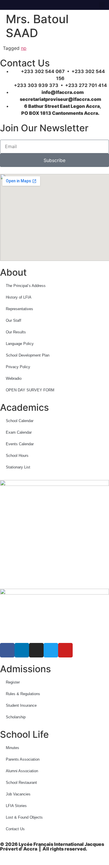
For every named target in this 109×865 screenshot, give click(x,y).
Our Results (16, 332)
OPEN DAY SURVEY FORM (30, 390)
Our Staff (13, 320)
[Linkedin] (14, 4)
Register (13, 682)
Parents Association (23, 759)
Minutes (12, 748)
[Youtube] (40, 4)
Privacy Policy (18, 367)
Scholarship (16, 717)
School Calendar (19, 421)
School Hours (17, 455)
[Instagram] (23, 4)
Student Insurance (21, 705)
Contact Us (15, 829)
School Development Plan (27, 355)
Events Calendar (20, 444)
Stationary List (18, 467)
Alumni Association (22, 771)
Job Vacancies (18, 794)
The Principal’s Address (26, 286)
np (23, 48)
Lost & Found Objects (24, 817)
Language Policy (20, 343)
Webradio (14, 378)
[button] (102, 5)
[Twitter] (31, 4)
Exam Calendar (19, 432)
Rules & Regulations (23, 694)
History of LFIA (18, 297)
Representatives (19, 309)
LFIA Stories (16, 806)
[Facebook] (6, 4)
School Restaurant (21, 782)
